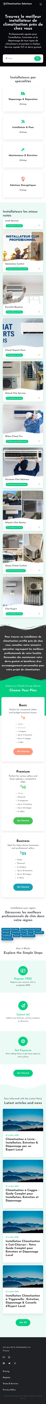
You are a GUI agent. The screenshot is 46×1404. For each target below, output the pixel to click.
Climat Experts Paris (15, 350)
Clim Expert (11, 609)
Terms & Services (10, 1384)
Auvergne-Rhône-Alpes (10, 929)
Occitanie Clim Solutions (17, 480)
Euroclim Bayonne (14, 307)
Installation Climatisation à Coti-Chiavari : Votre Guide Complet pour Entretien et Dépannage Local (23, 1248)
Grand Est (39, 932)
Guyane (16, 935)
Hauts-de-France (28, 935)
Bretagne (6, 932)
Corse (31, 932)
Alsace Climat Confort (16, 566)
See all (23, 1323)
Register (6, 1377)
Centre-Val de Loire (19, 932)
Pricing (6, 1371)
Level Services (12, 221)
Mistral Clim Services (15, 393)
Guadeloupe (7, 935)
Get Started (23, 751)
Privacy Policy (9, 1390)
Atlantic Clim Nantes (15, 523)
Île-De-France (7, 939)
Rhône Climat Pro (14, 436)
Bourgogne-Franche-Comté (30, 929)
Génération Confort (14, 264)
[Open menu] (41, 4)
